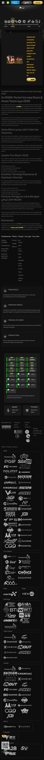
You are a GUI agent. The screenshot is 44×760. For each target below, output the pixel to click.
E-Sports (20, 275)
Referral (14, 247)
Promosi (14, 240)
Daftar (38, 2)
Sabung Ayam (20, 279)
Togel (19, 24)
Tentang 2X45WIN (4, 241)
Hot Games (6, 25)
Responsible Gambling (5, 250)
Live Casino (13, 25)
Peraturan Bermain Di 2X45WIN (4, 256)
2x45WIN (18, 106)
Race (16, 24)
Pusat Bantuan (5, 245)
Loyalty (14, 243)
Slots (9, 24)
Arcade (33, 24)
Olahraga (24, 24)
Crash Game (29, 25)
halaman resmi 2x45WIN (17, 227)
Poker (36, 24)
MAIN (32, 79)
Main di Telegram (15, 2)
